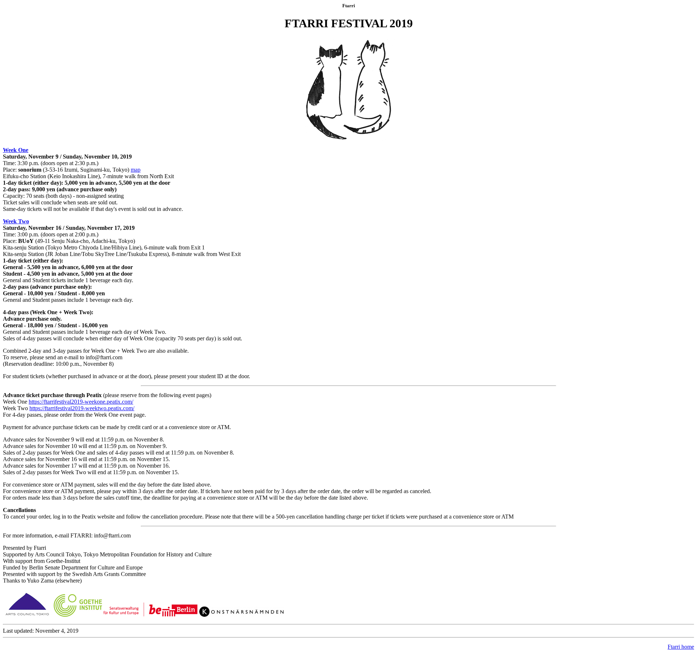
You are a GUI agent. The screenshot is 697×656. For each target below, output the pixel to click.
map (135, 170)
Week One (15, 150)
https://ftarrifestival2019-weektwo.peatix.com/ (81, 408)
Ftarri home (681, 647)
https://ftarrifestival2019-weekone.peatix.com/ (81, 402)
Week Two (16, 221)
